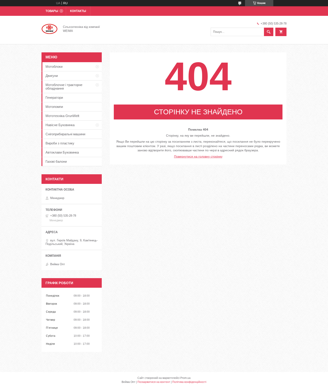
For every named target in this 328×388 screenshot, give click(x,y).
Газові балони (56, 161)
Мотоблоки (54, 66)
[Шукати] (268, 32)
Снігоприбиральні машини (65, 134)
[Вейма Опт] (50, 28)
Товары (52, 11)
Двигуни (52, 76)
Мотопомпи (54, 107)
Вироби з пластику (60, 143)
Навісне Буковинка (60, 125)
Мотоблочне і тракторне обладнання (64, 86)
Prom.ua (185, 378)
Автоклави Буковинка (62, 152)
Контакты (78, 11)
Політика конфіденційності (189, 382)
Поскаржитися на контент (153, 382)
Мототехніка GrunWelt (62, 116)
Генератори (54, 97)
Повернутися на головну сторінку (198, 156)
